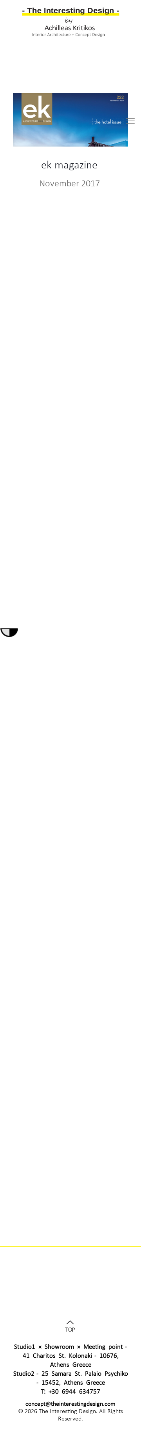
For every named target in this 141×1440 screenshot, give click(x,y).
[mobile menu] (130, 121)
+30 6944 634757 (74, 1391)
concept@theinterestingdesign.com (70, 1403)
